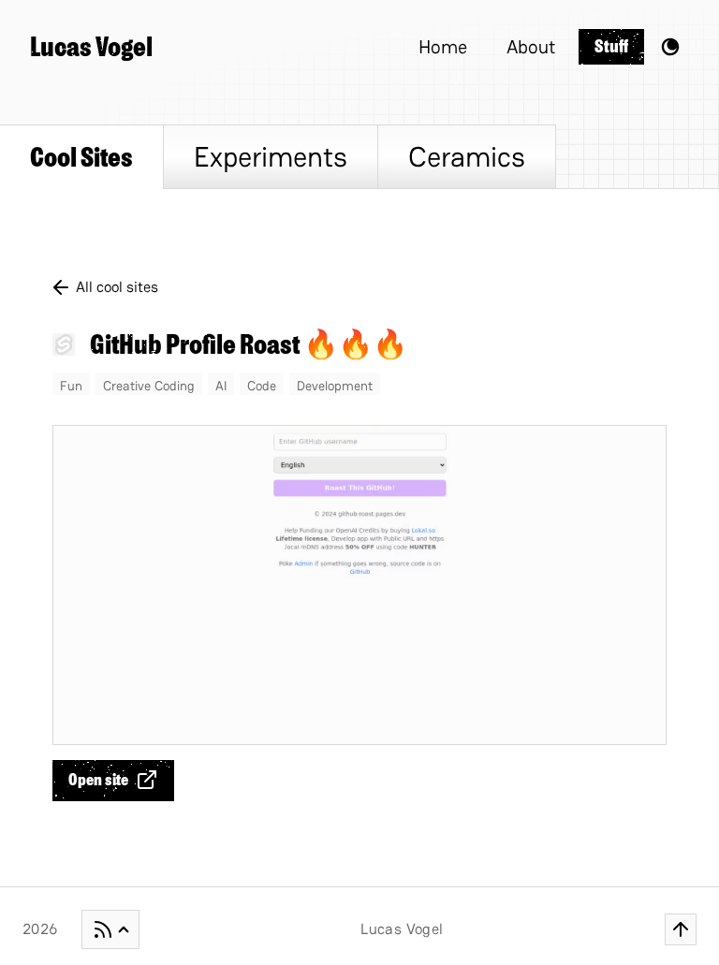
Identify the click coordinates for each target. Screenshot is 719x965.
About (530, 47)
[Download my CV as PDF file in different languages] (110, 929)
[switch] (670, 47)
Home (442, 47)
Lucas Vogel (91, 47)
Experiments (270, 157)
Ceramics (466, 157)
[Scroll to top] (681, 929)
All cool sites (117, 287)
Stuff (611, 46)
